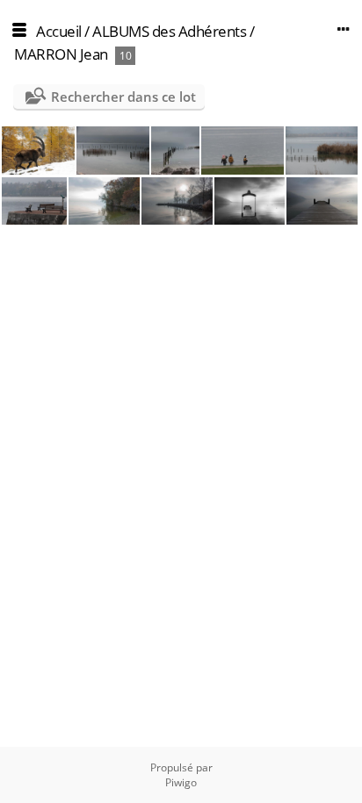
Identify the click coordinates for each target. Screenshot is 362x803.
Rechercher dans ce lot (123, 96)
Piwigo (181, 782)
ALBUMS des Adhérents (169, 31)
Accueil (59, 31)
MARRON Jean (61, 54)
